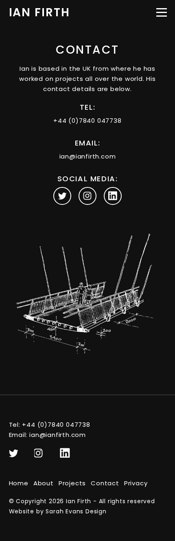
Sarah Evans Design (76, 511)
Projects (72, 483)
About (43, 483)
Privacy (136, 483)
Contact (105, 483)
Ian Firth (39, 12)
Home (18, 483)
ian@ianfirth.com (87, 156)
